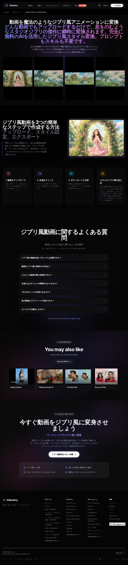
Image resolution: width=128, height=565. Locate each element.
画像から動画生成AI (51, 528)
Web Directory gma (93, 559)
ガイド (111, 512)
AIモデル (47, 506)
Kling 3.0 (69, 512)
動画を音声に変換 (50, 538)
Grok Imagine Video (73, 516)
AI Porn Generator (94, 503)
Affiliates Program (115, 519)
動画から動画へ (50, 531)
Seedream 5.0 (71, 506)
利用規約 (112, 506)
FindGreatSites (50, 559)
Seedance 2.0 (71, 503)
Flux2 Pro (69, 522)
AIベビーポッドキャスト (95, 530)
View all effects (62, 361)
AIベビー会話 (92, 527)
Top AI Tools (4, 559)
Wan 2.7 (69, 532)
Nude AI (90, 506)
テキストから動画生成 (52, 534)
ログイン (106, 5)
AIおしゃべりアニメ (94, 534)
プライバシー (113, 503)
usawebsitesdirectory (80, 559)
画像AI (40, 5)
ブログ (111, 509)
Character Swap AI (94, 524)
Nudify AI (91, 509)
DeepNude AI (92, 512)
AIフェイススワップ (52, 5)
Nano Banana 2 (71, 509)
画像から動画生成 (50, 509)
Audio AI (66, 5)
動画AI (30, 5)
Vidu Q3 (69, 525)
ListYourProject (59, 559)
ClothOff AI (91, 516)
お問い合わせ (113, 516)
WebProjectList (69, 559)
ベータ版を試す (117, 5)
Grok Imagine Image (73, 519)
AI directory (13, 559)
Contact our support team (71, 318)
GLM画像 (69, 528)
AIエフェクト (17, 12)
